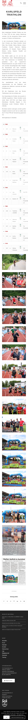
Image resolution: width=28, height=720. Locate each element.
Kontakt (4, 647)
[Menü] (24, 3)
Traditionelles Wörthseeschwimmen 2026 (8, 620)
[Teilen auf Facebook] (4, 601)
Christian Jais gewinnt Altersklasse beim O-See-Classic (11, 623)
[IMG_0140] (14, 25)
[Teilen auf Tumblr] (20, 601)
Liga (3, 651)
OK (6, 717)
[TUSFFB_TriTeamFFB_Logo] (11, 3)
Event (3, 642)
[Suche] (20, 3)
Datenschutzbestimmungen (17, 717)
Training (4, 657)
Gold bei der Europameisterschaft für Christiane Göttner (11, 629)
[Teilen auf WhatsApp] (10, 601)
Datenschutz (5, 649)
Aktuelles (4, 640)
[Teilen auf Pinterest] (14, 601)
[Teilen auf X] (7, 601)
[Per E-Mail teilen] (24, 601)
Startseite (4, 655)
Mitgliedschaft (5, 653)
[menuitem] (20, 3)
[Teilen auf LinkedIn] (17, 601)
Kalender (4, 645)
